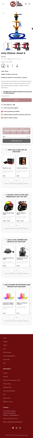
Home (4, 338)
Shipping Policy (7, 387)
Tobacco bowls (7, 352)
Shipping (9, 58)
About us (5, 376)
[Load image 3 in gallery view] (16, 46)
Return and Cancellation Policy (11, 380)
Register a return (8, 401)
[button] (3, 4)
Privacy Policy (7, 383)
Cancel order (6, 398)
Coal (4, 348)
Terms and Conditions (9, 391)
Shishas (5, 341)
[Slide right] (31, 47)
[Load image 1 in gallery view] (8, 46)
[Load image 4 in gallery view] (25, 46)
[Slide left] (2, 47)
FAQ (4, 394)
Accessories (6, 359)
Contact (5, 373)
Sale (4, 363)
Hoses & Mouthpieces (9, 356)
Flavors (5, 345)
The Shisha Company (14, 435)
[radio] (3, 66)
